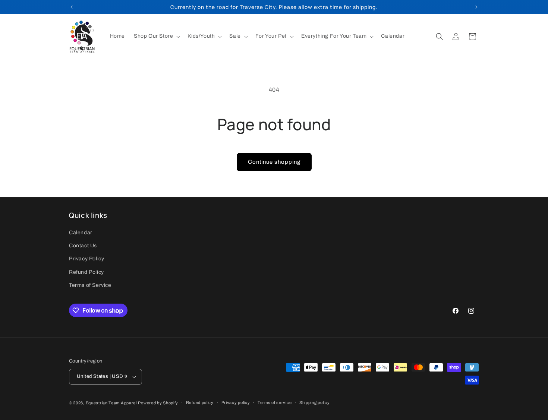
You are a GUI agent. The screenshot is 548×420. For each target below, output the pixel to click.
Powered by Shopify (158, 403)
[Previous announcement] (71, 7)
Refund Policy (86, 272)
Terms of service (275, 402)
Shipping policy (314, 402)
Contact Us (83, 245)
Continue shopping (274, 162)
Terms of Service (90, 285)
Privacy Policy (86, 259)
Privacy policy (235, 402)
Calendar (80, 232)
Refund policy (200, 402)
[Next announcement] (476, 7)
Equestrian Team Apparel (111, 403)
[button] (156, 36)
